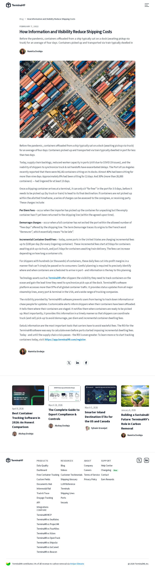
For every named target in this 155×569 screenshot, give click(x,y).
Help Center (107, 465)
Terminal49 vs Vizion (46, 533)
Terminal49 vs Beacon (47, 552)
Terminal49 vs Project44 (48, 524)
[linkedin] (77, 363)
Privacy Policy (90, 479)
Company (88, 465)
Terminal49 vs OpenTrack (48, 538)
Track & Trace (43, 493)
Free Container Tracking (48, 475)
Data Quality (42, 465)
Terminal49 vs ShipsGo (47, 542)
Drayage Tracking (45, 498)
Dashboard (42, 470)
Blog (22, 19)
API (38, 502)
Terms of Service (92, 475)
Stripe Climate (77, 563)
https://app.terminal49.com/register (65, 339)
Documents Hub (44, 484)
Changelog (109, 470)
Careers (87, 470)
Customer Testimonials (71, 475)
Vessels (64, 502)
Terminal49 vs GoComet (48, 547)
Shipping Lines (67, 493)
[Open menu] (147, 5)
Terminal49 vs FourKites (48, 528)
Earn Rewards (107, 479)
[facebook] (86, 363)
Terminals (65, 488)
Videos (64, 470)
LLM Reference (68, 484)
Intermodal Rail (44, 488)
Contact (105, 475)
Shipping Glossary (69, 479)
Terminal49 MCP (44, 515)
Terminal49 (54, 278)
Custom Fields (43, 479)
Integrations (42, 507)
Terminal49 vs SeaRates (48, 519)
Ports (63, 498)
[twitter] (69, 363)
